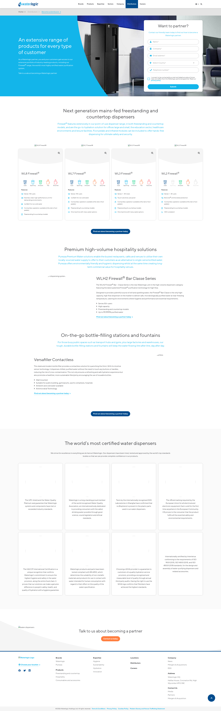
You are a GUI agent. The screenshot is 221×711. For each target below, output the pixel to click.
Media (170, 691)
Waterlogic (60, 661)
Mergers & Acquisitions (177, 665)
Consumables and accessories (68, 680)
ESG (170, 668)
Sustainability (98, 665)
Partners (171, 695)
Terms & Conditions (98, 709)
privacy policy (156, 80)
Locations (134, 658)
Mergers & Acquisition (177, 698)
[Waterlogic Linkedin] (30, 670)
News (170, 661)
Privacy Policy (112, 709)
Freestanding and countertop (68, 673)
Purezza (59, 665)
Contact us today (110, 639)
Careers (142, 4)
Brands (80, 4)
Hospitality (60, 677)
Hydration (97, 668)
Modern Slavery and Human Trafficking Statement (147, 709)
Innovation (97, 672)
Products (90, 4)
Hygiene (96, 661)
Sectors (110, 4)
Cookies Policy (123, 709)
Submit (173, 87)
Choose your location (29, 665)
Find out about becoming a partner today (110, 231)
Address (171, 673)
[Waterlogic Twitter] (24, 670)
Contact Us (172, 688)
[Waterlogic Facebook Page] (19, 670)
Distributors (131, 4)
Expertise (100, 4)
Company (120, 4)
